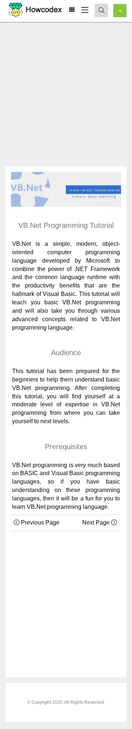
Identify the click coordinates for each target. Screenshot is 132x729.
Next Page (96, 522)
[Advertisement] (66, 91)
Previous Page (39, 522)
